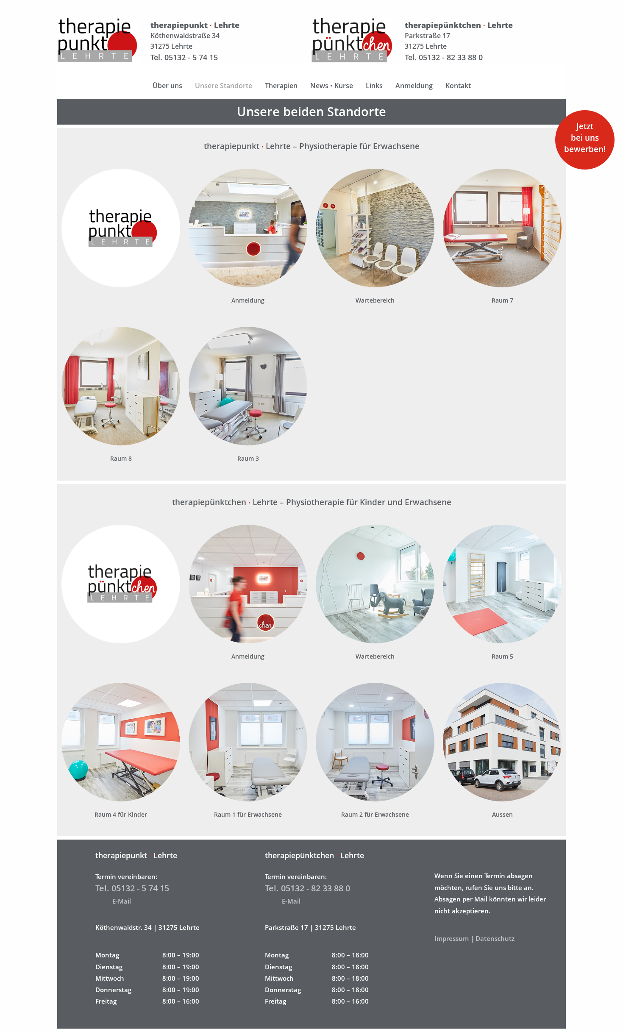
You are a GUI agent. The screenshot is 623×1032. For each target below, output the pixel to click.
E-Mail (121, 901)
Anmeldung (414, 85)
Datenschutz (495, 938)
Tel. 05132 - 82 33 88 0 (444, 57)
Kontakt (458, 85)
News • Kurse (331, 85)
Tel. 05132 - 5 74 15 (184, 57)
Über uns (167, 85)
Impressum (451, 938)
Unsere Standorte (223, 85)
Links (374, 85)
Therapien (281, 85)
